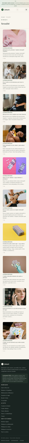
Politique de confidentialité (7, 424)
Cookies (22, 440)
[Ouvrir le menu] (26, 9)
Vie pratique (4, 400)
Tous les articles (4, 432)
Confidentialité (14, 440)
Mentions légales (5, 421)
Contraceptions (7, 48)
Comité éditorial (4, 408)
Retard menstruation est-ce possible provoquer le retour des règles (14, 309)
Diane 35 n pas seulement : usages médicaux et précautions (12, 178)
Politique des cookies (6, 426)
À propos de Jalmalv (5, 406)
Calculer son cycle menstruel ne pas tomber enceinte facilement (13, 343)
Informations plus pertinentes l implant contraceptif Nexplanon (13, 50)
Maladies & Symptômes (6, 390)
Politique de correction (6, 429)
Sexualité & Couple (5, 395)
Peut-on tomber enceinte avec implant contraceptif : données (13, 210)
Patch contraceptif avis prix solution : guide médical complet (13, 146)
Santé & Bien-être (5, 387)
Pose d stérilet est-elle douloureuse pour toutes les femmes (13, 82)
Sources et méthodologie (6, 413)
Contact (3, 416)
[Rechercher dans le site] (17, 9)
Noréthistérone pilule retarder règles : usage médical (13, 243)
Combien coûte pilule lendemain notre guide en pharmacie (12, 277)
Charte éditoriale (5, 411)
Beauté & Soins (4, 398)
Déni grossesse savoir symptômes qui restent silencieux (14, 114)
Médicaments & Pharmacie (7, 392)
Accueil (3, 17)
